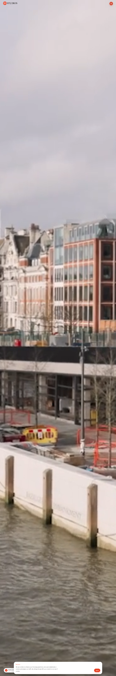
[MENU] (111, 3)
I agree (97, 670)
